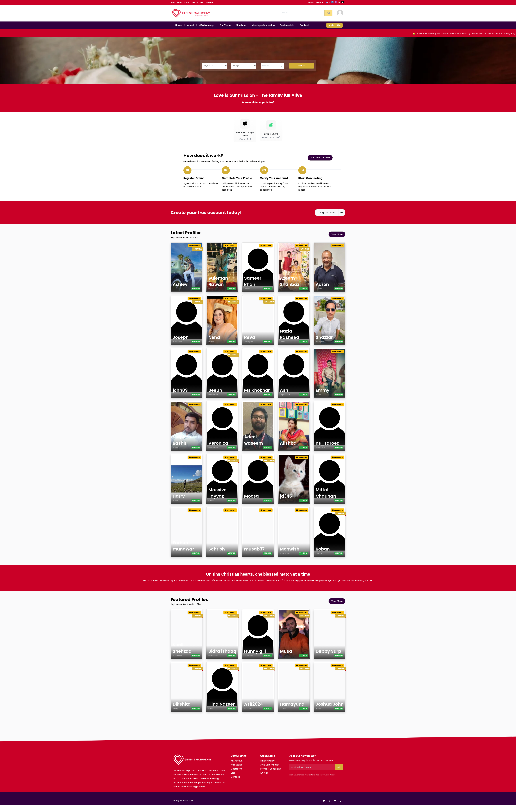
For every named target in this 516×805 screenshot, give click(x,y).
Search (301, 65)
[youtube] (339, 2)
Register (319, 2)
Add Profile (334, 25)
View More (337, 234)
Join (339, 767)
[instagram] (336, 2)
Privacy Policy (329, 775)
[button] (327, 2)
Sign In (310, 2)
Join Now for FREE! (320, 157)
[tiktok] (342, 2)
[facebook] (332, 2)
